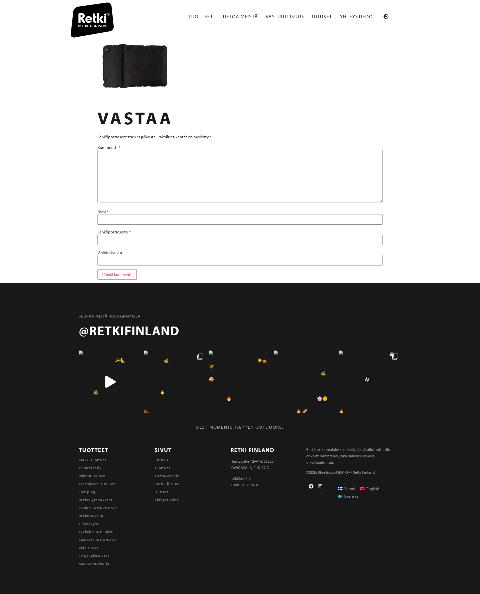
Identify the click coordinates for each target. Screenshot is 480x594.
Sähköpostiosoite (114, 232)
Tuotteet (93, 450)
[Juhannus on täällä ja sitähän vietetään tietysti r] (305, 382)
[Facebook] (311, 486)
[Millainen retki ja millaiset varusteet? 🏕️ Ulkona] (175, 382)
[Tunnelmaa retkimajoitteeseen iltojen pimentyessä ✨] (110, 382)
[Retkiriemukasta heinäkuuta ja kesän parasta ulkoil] (240, 382)
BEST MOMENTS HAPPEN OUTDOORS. (240, 427)
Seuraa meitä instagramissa (110, 316)
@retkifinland (129, 330)
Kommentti (109, 147)
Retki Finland (252, 450)
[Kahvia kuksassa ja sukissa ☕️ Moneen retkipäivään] (370, 382)
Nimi (103, 211)
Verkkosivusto (110, 252)
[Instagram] (320, 486)
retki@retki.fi (240, 478)
